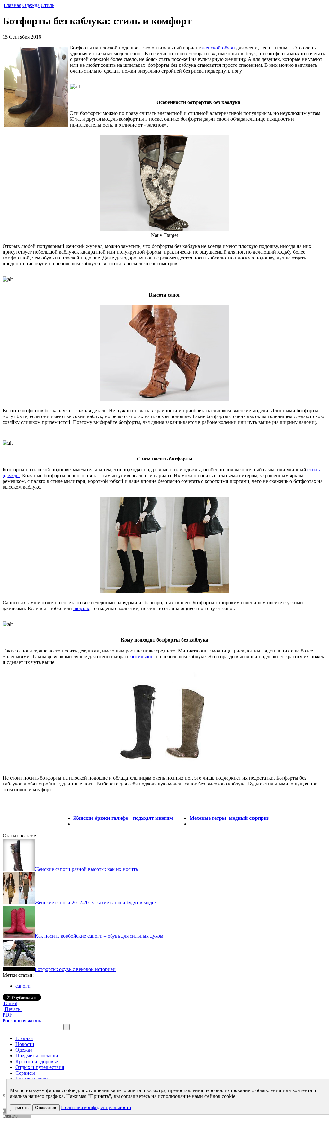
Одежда (31, 5)
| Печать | (12, 1009)
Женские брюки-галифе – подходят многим (123, 818)
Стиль (47, 5)
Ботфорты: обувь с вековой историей (75, 969)
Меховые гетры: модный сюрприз (229, 818)
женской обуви (218, 47)
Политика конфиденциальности (96, 1107)
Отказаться (46, 1107)
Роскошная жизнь (22, 1020)
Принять (21, 1107)
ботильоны (142, 656)
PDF (8, 1015)
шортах (81, 608)
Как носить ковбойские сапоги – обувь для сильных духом (99, 936)
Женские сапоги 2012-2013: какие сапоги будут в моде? (95, 902)
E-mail (10, 1003)
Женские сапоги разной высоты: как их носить (86, 869)
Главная (12, 5)
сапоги (23, 986)
